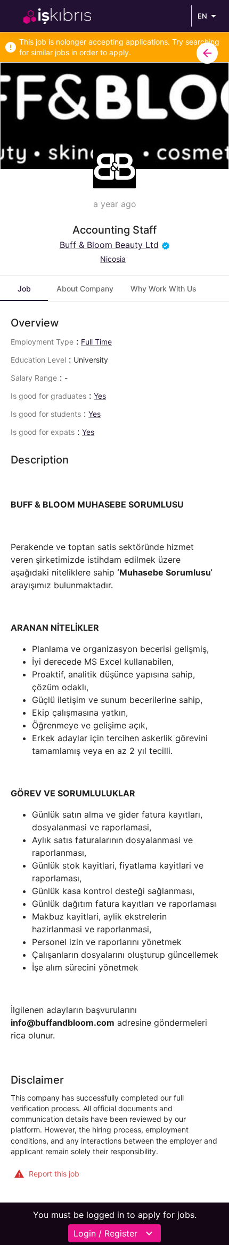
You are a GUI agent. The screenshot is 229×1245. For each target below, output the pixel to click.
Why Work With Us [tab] (163, 288)
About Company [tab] (84, 288)
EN (202, 16)
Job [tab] (24, 288)
